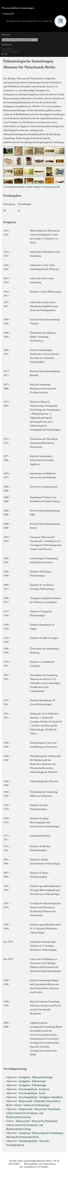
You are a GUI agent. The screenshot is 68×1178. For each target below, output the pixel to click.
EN (3, 54)
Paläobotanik (39, 1081)
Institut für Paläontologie (37, 1105)
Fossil (42, 1093)
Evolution (44, 1089)
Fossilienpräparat (15, 1144)
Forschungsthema (28, 1089)
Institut (18, 1105)
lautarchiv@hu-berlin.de (34, 1161)
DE (6, 54)
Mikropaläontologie (42, 1077)
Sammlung (24, 1132)
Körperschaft (26, 1101)
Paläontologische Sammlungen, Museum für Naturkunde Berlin (35, 1134)
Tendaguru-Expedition (50, 1097)
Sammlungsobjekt (28, 1140)
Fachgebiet (24, 1077)
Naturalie (44, 1140)
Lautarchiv (8, 13)
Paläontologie (39, 1085)
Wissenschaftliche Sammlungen (18, 7)
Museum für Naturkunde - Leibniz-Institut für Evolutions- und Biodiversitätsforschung (34, 1112)
